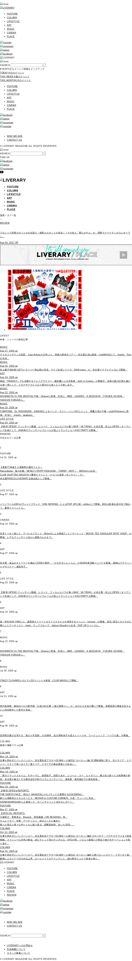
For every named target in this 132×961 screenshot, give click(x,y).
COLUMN (12, 17)
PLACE (11, 36)
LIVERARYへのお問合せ (20, 945)
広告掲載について (16, 949)
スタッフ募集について (18, 953)
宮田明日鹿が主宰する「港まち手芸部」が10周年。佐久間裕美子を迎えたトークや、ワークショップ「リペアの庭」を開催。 (65, 735)
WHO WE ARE (15, 136)
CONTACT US (14, 140)
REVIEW (11, 895)
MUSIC (11, 29)
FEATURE (12, 14)
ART (9, 25)
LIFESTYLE (13, 21)
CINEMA (11, 32)
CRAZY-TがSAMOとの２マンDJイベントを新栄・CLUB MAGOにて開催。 (39, 680)
